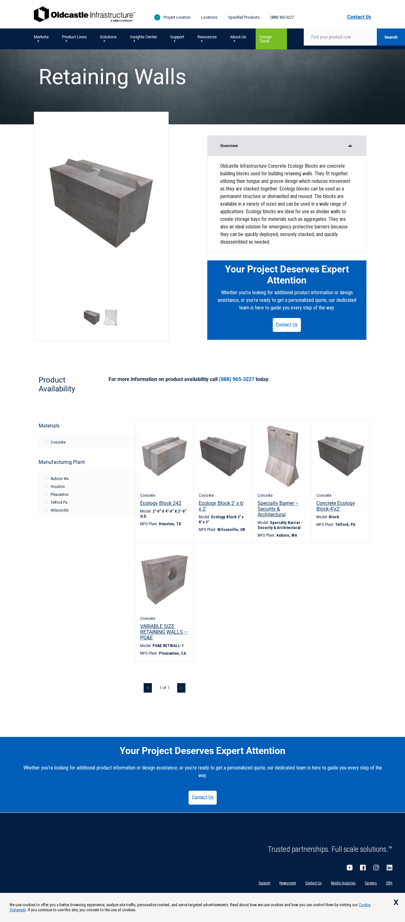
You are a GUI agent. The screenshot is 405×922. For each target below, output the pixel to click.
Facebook (363, 867)
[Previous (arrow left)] (11, 461)
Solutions (108, 36)
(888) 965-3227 (282, 17)
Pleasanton (60, 494)
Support (177, 36)
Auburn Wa (60, 478)
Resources (207, 36)
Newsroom (287, 883)
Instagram (376, 867)
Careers (371, 883)
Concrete (58, 442)
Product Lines (74, 36)
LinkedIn (389, 867)
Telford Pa (59, 502)
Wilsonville (59, 510)
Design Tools (265, 38)
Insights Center (143, 36)
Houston (58, 486)
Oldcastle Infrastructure (84, 14)
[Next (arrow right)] (394, 461)
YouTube (349, 867)
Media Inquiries (343, 883)
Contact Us (287, 325)
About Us (238, 36)
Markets (41, 36)
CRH (389, 883)
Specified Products (243, 17)
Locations (209, 17)
